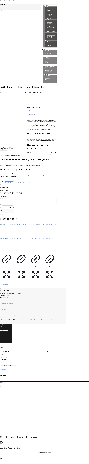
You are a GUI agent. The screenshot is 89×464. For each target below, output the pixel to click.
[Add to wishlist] (6, 267)
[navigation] (44, 376)
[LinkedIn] (3, 300)
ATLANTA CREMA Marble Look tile (49, 282)
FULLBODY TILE (22, 308)
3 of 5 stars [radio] (3, 196)
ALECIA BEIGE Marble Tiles (35, 282)
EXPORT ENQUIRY (10, 303)
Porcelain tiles (11, 181)
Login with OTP (4, 359)
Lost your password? (4, 357)
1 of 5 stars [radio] (0, 196)
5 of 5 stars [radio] (5, 196)
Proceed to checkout (3, 379)
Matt (29, 182)
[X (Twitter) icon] (3, 334)
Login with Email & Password (11, 365)
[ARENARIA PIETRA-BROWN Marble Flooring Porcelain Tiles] (6, 238)
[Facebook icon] (3, 333)
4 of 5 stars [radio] (4, 196)
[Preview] (6, 280)
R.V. (19, 319)
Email (1, 206)
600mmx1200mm (7, 182)
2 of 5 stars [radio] (1, 196)
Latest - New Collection (13, 23)
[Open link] (6, 300)
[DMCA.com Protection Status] (2, 321)
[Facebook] (1, 300)
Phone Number (2, 442)
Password (49, 351)
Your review (2, 198)
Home (1, 23)
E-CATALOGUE (3, 303)
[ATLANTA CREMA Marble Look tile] (50, 238)
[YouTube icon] (3, 336)
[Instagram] (8, 300)
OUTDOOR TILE (3, 309)
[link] (9, 10)
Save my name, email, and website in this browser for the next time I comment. (13, 207)
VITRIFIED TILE (3, 308)
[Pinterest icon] (3, 340)
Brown (11, 182)
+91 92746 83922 (7, 295)
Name (1, 204)
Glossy (19, 182)
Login (2, 354)
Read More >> (2, 179)
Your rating (2, 195)
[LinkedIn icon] (3, 338)
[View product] (6, 265)
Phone (2, 360)
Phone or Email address (5, 351)
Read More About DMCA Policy (49, 319)
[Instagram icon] (3, 342)
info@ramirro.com (6, 297)
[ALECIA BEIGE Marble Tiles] (35, 238)
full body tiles (7, 181)
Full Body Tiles (15, 182)
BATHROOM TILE (10, 308)
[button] (25, 92)
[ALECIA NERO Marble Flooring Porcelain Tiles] (21, 238)
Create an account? (3, 369)
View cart (8, 379)
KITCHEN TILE (16, 308)
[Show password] (86, 352)
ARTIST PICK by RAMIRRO (6, 23)
